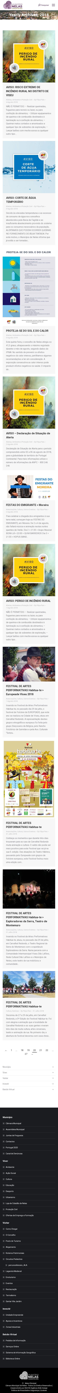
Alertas (9, 100)
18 (22, 1050)
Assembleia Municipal (15, 1129)
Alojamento (11, 1247)
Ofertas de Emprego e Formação (20, 1215)
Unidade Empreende (14, 1315)
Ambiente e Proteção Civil (22, 100)
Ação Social (11, 1173)
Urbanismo (10, 1197)
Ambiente (10, 1167)
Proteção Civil (11, 1209)
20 (34, 1050)
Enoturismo (11, 1277)
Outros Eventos (29, 509)
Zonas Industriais (13, 1327)
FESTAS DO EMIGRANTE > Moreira (27, 505)
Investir (6, 1084)
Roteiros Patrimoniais (15, 1253)
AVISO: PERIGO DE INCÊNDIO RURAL (28, 600)
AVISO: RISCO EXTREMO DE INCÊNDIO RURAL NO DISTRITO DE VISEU (27, 91)
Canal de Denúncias (14, 1154)
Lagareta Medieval (14, 1271)
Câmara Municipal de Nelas (16, 1386)
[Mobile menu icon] (53, 5)
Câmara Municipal (13, 1123)
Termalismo (11, 1295)
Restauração (11, 1289)
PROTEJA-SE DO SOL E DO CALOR (27, 330)
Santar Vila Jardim (14, 1301)
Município (7, 1067)
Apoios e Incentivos (14, 1321)
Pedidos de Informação (16, 1340)
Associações (11, 509)
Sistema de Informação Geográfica (21, 1353)
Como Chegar (12, 1229)
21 (41, 1050)
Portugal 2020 (12, 1147)
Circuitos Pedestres (14, 1259)
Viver (5, 1073)
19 (28, 1050)
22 (47, 1050)
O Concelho (11, 1235)
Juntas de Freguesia (14, 1135)
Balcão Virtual (8, 1089)
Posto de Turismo (13, 1241)
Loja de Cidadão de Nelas (16, 1203)
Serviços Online (12, 1347)
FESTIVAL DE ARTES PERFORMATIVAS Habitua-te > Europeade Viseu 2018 (25, 690)
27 (26, 1054)
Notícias (15, 1011)
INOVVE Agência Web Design (36, 1388)
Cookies (43, 1390)
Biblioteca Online (13, 1359)
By (39, 100)
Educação (10, 1185)
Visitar (5, 1078)
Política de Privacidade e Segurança (25, 1390)
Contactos (10, 1141)
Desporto (10, 1191)
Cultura (20, 509)
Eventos (9, 1283)
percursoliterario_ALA (17, 1265)
